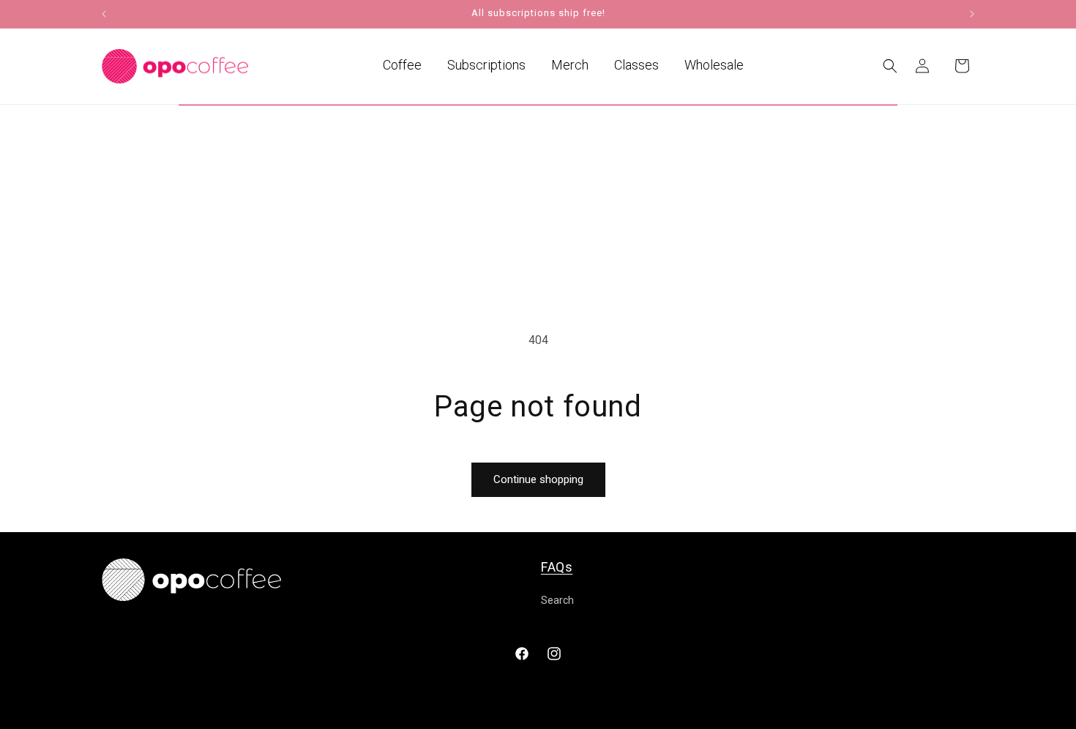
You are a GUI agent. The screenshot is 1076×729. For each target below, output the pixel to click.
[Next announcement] (972, 14)
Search (557, 600)
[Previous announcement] (104, 14)
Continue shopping (538, 479)
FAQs (556, 567)
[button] (890, 66)
